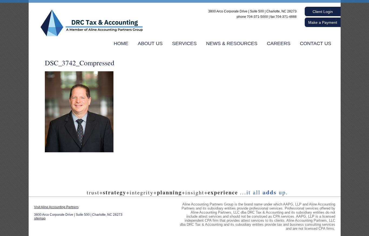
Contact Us (315, 43)
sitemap (40, 218)
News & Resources (231, 43)
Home (121, 43)
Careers (278, 43)
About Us (150, 43)
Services (184, 43)
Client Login (323, 11)
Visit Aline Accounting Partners (56, 207)
